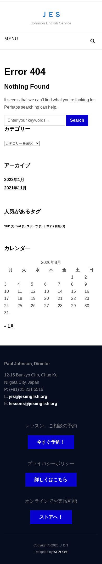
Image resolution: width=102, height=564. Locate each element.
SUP (9, 226)
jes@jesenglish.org (28, 396)
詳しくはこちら (51, 479)
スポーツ (35, 226)
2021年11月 (15, 188)
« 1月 (9, 326)
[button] (11, 38)
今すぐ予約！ (51, 442)
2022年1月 (14, 179)
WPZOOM (60, 552)
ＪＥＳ (51, 14)
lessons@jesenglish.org (33, 403)
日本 (49, 226)
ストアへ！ (51, 517)
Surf (20, 226)
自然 (60, 226)
